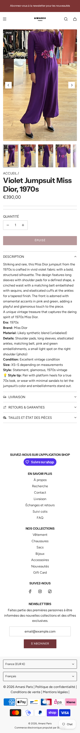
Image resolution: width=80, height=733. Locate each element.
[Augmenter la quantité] (22, 225)
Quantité (11, 216)
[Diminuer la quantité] (7, 225)
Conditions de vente (26, 692)
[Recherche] (65, 19)
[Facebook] (30, 591)
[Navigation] (4, 19)
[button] (8, 85)
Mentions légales (56, 692)
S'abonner (40, 643)
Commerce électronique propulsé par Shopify (40, 727)
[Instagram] (40, 591)
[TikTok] (49, 591)
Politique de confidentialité (55, 687)
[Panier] (74, 19)
